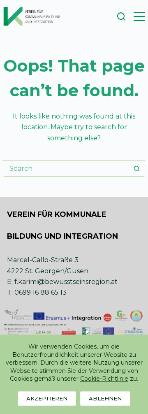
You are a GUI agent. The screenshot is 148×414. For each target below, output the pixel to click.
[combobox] (66, 168)
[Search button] (137, 168)
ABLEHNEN (105, 398)
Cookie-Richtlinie (104, 378)
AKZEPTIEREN (46, 398)
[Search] (121, 16)
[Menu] (139, 16)
